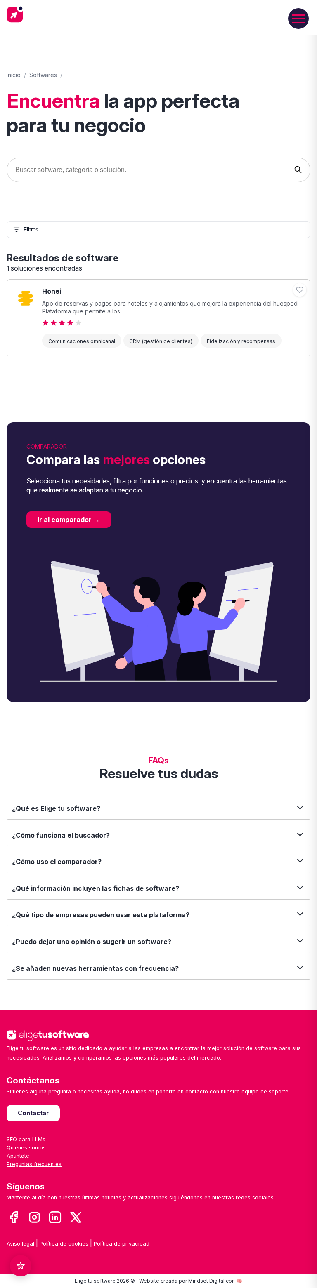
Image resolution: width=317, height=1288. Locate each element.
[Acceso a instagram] (34, 1218)
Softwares (43, 74)
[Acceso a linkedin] (55, 1218)
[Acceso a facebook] (14, 1218)
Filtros (31, 229)
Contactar (33, 1112)
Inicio (14, 74)
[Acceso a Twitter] (76, 1218)
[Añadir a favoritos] (299, 290)
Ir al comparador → (69, 520)
